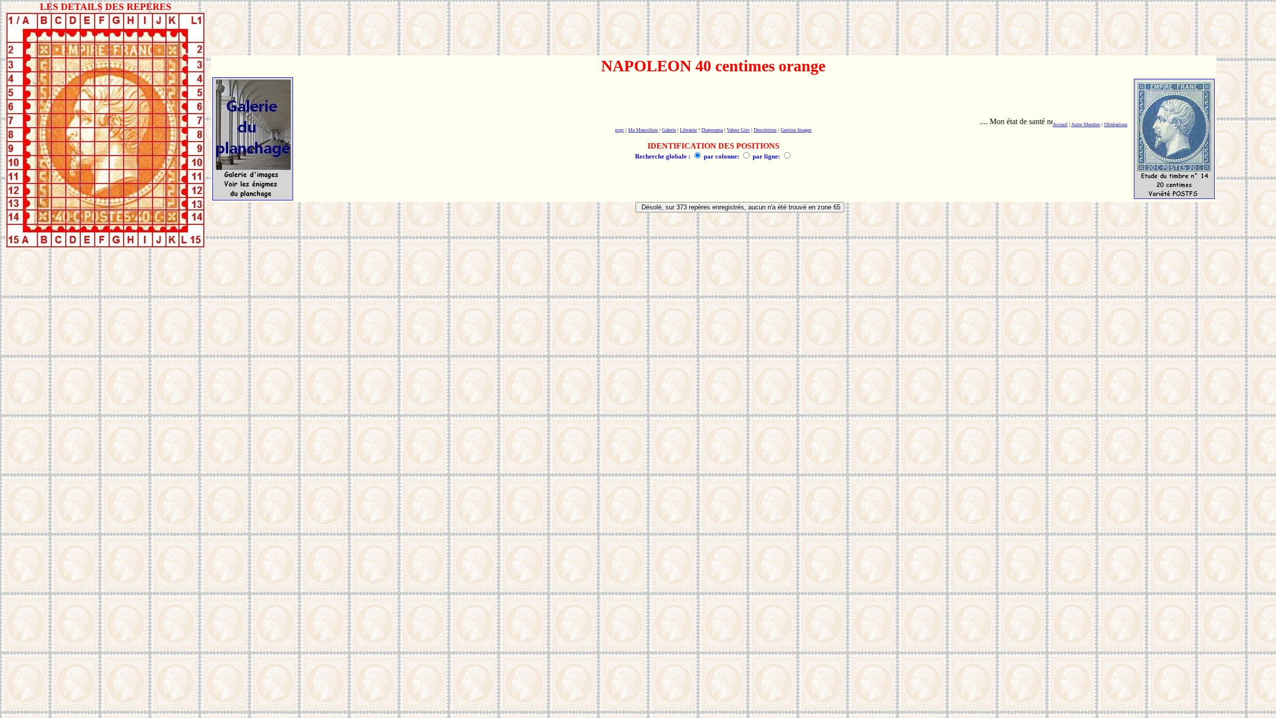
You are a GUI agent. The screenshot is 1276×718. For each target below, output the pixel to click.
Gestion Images (796, 130)
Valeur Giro (738, 130)
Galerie (669, 130)
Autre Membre (1085, 124)
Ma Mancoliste (643, 130)
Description (765, 130)
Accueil (1060, 124)
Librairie (688, 130)
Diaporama (712, 130)
